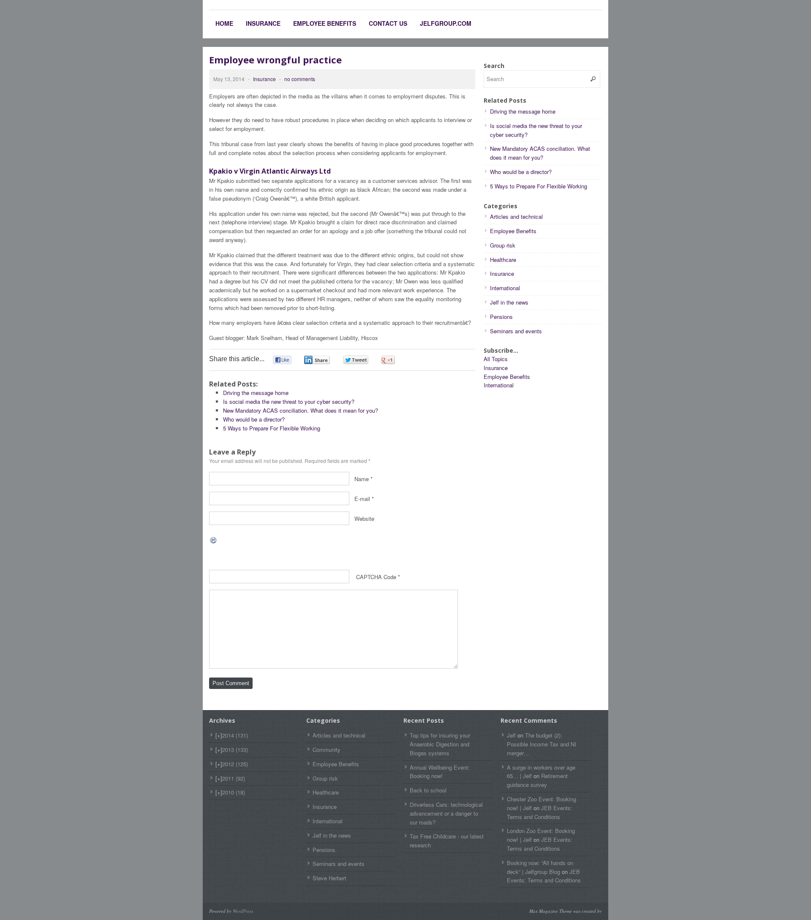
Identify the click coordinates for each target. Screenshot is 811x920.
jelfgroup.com (445, 23)
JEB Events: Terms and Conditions (539, 812)
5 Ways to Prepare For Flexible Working (271, 428)
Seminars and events (516, 331)
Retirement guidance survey (537, 780)
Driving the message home (255, 393)
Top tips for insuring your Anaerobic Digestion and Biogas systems (440, 744)
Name (361, 478)
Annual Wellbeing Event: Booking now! (440, 771)
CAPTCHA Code (376, 576)
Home (224, 23)
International (505, 288)
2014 (235, 735)
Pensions (501, 317)
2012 (235, 764)
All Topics (496, 359)
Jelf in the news (509, 302)
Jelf (511, 735)
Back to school (428, 790)
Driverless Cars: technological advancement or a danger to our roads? (446, 813)
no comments (299, 78)
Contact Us (388, 23)
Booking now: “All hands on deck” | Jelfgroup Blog (540, 867)
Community (326, 750)
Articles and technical (516, 216)
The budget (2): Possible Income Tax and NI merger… (541, 744)
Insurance (263, 23)
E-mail (362, 498)
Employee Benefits (324, 23)
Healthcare (503, 260)
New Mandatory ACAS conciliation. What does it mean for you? (300, 410)
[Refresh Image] (213, 540)
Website (364, 518)
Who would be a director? (254, 419)
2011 (233, 778)
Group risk (502, 245)
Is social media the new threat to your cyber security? (288, 401)
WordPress (243, 911)
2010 (233, 792)
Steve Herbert (329, 878)
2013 (235, 750)
